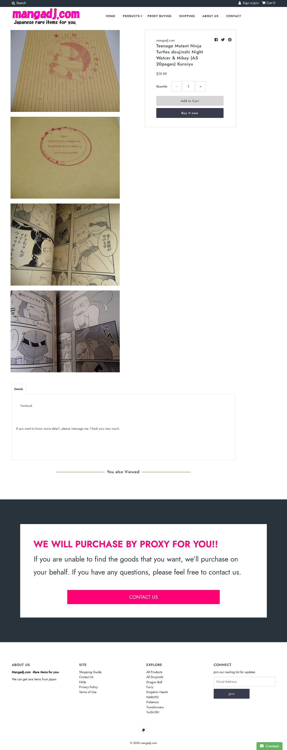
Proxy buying (160, 16)
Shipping (187, 16)
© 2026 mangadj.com (143, 743)
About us (210, 16)
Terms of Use (87, 692)
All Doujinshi (154, 677)
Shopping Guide (90, 672)
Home (110, 16)
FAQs (82, 682)
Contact (233, 16)
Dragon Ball (154, 682)
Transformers (155, 707)
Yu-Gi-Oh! (152, 712)
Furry (149, 687)
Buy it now (189, 113)
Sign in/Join (250, 3)
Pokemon (152, 702)
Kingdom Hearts (157, 692)
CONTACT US (143, 596)
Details (18, 389)
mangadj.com (165, 40)
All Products (154, 672)
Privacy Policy (88, 687)
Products (131, 16)
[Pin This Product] (230, 39)
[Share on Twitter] (223, 39)
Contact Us (86, 677)
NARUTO (152, 697)
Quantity (161, 86)
